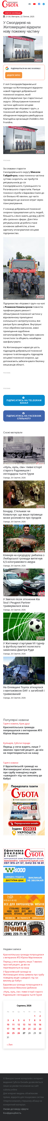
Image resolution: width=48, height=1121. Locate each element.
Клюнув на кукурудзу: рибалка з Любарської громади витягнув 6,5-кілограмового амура (23, 558)
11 (13, 1024)
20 (24, 1028)
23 (40, 1028)
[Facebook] (39, 4)
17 (8, 1028)
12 (18, 1024)
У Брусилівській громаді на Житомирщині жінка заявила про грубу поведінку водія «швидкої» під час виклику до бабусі (22, 772)
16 (40, 1024)
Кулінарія (8, 743)
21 (29, 1028)
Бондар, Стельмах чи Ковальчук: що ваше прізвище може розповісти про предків (23, 514)
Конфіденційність (12, 1113)
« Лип (10, 1044)
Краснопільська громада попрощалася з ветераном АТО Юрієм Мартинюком (22, 730)
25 (13, 1033)
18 (13, 1028)
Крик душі (24, 723)
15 (34, 1024)
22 (34, 1028)
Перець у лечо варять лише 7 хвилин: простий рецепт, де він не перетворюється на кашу (23, 749)
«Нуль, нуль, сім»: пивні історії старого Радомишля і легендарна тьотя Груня (22, 470)
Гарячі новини (10, 723)
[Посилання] (10, 4)
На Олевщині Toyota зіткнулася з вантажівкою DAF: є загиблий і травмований (24, 690)
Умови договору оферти (15, 1109)
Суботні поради (22, 743)
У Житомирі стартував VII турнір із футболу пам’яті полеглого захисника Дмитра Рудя (23, 646)
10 (8, 1024)
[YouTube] (34, 4)
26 (18, 1033)
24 (8, 1033)
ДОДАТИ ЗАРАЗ (13, 75)
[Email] (29, 4)
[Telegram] (44, 4)
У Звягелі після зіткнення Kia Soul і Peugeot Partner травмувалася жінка (21, 602)
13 (24, 1024)
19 (18, 1028)
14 (29, 1024)
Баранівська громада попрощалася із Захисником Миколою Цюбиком (22, 986)
